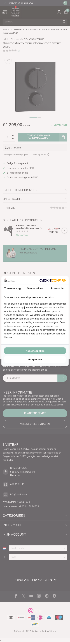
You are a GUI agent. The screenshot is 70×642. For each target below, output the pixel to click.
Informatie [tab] (57, 288)
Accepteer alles (35, 350)
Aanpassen (35, 359)
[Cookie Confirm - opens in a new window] (52, 280)
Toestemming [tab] (12, 288)
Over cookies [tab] (35, 288)
